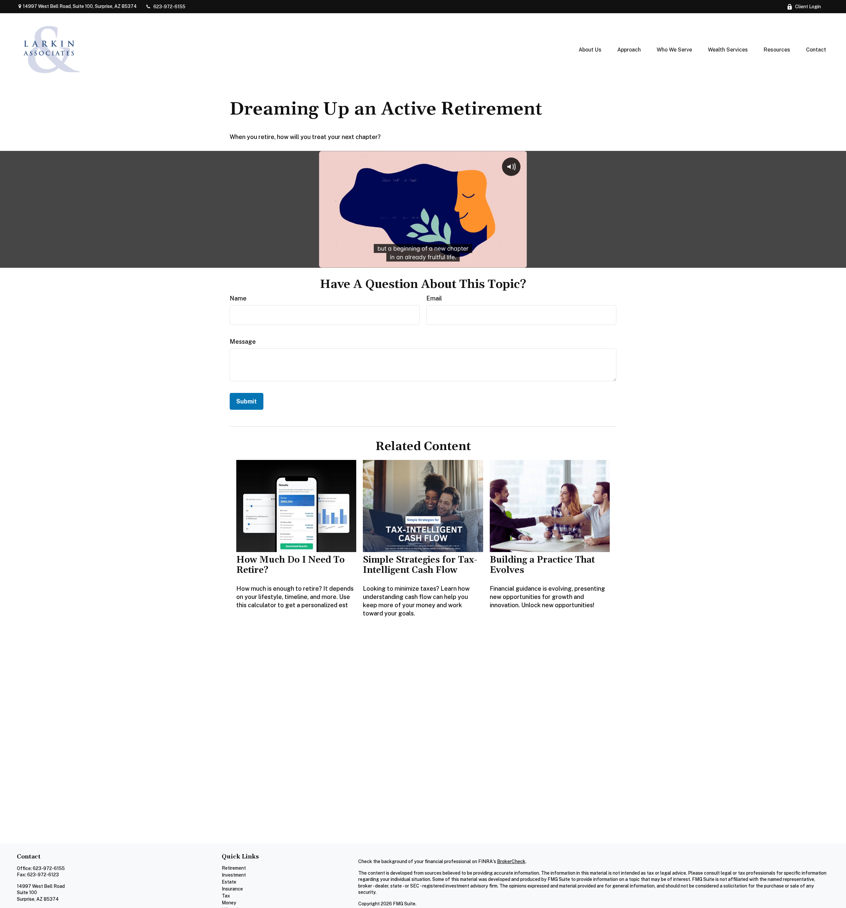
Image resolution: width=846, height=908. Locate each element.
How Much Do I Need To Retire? (290, 565)
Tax (226, 895)
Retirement (234, 868)
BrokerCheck (511, 861)
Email (434, 298)
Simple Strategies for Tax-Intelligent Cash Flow (420, 565)
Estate (229, 882)
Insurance (232, 888)
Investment (234, 875)
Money (229, 902)
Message (243, 341)
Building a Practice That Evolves (542, 565)
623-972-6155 (169, 6)
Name (238, 298)
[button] (590, 49)
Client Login (808, 6)
